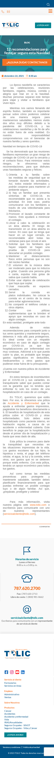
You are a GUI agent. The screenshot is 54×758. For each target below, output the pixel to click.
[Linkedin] (23, 672)
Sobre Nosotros (12, 702)
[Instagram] (12, 672)
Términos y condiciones (11, 747)
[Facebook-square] (6, 672)
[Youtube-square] (17, 672)
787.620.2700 (27, 588)
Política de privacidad (31, 747)
